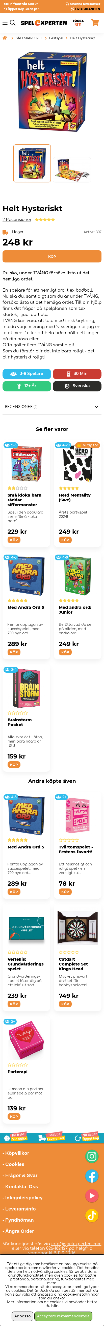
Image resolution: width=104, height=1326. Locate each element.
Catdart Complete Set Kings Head (73, 964)
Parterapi (18, 1071)
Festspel (56, 38)
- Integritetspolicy (23, 1197)
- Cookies (13, 1164)
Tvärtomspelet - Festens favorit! (76, 849)
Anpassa (22, 1316)
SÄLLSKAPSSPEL (29, 38)
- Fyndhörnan (18, 1220)
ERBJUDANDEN (87, 9)
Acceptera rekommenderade (63, 1316)
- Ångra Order (18, 1231)
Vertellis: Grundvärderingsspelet (26, 964)
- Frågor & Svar (20, 1175)
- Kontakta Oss (20, 1186)
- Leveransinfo (19, 1208)
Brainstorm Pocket (20, 722)
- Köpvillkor (16, 1153)
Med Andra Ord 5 (26, 607)
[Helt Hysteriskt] (32, 163)
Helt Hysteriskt (82, 38)
